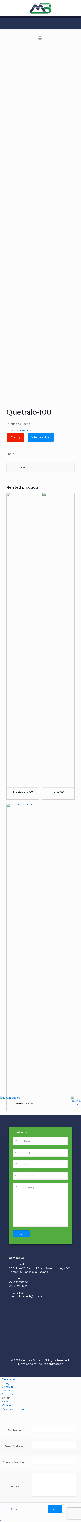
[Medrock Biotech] (40, 8)
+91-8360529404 (19, 1282)
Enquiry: (14, 1486)
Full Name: (15, 1430)
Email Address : (15, 1446)
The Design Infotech (50, 1363)
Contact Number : (14, 1462)
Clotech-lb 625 (23, 1103)
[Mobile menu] (75, 7)
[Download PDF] (76, 1101)
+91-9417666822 (18, 1285)
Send (55, 1508)
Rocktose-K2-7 (23, 792)
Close (14, 1508)
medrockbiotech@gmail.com (28, 1296)
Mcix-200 (58, 792)
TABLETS (25, 430)
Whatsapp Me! (40, 437)
